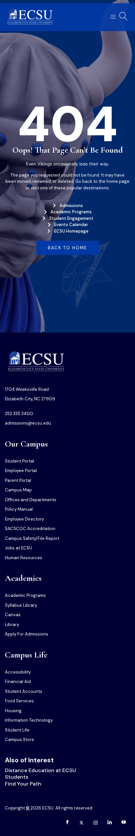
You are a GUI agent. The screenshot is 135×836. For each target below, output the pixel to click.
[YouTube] (123, 823)
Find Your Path (23, 783)
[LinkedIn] (109, 823)
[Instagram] (95, 823)
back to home (67, 248)
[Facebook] (67, 823)
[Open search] (123, 16)
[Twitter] (81, 823)
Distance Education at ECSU (40, 770)
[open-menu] (111, 17)
